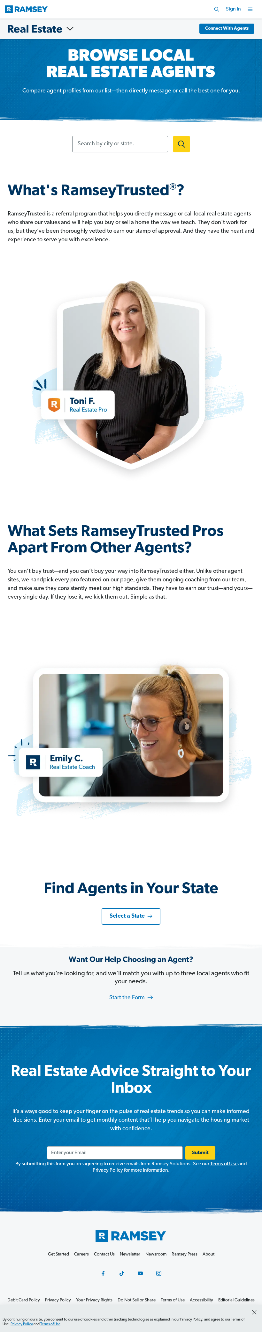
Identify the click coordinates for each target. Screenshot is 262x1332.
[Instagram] (159, 1273)
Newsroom (155, 1254)
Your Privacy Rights (94, 1300)
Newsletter (130, 1254)
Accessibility (201, 1300)
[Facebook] (103, 1273)
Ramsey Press (184, 1254)
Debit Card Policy (23, 1300)
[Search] (216, 9)
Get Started (58, 1254)
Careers (81, 1254)
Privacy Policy (108, 1170)
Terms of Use (223, 1164)
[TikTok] (121, 1273)
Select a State (127, 916)
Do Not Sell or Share (137, 1300)
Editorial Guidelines (236, 1300)
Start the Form (127, 998)
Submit (200, 1152)
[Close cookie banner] (254, 1312)
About (208, 1254)
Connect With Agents (227, 28)
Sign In (233, 9)
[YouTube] (140, 1273)
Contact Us (104, 1254)
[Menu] (250, 9)
